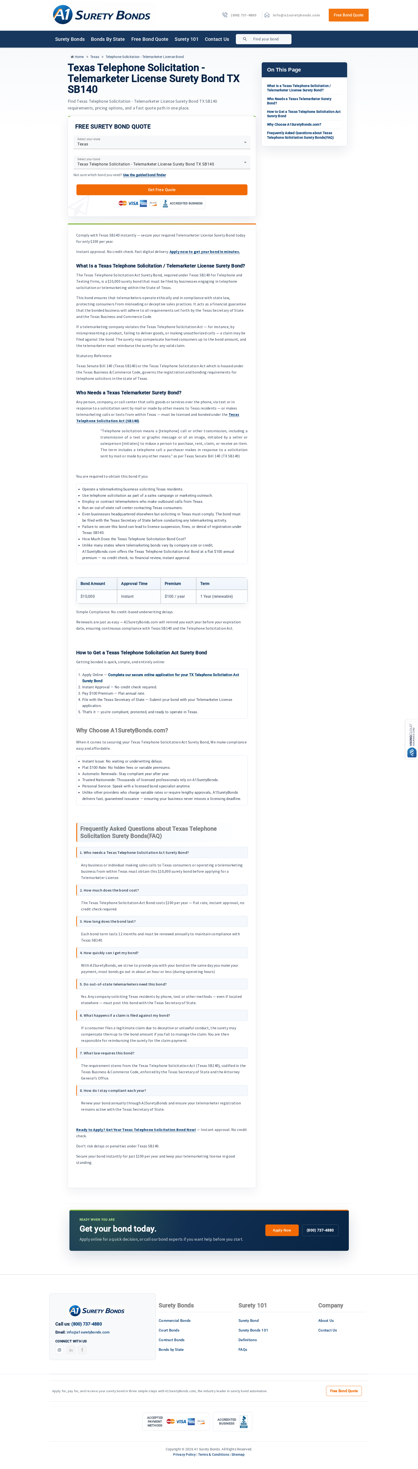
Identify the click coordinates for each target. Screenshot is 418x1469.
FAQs (243, 1349)
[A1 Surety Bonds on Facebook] (82, 1350)
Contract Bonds (172, 1340)
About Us (326, 1320)
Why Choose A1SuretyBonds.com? (294, 124)
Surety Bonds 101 (253, 1330)
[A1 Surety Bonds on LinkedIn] (71, 1350)
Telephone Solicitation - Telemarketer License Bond (144, 57)
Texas (94, 57)
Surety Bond (249, 1320)
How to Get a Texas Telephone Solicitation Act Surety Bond (304, 114)
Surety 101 (187, 39)
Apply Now (282, 1230)
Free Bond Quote (349, 15)
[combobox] (281, 39)
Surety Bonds (70, 39)
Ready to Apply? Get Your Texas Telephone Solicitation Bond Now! (136, 1129)
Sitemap (238, 1454)
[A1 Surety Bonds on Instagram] (59, 1350)
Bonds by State (108, 39)
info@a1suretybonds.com (88, 1332)
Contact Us (217, 39)
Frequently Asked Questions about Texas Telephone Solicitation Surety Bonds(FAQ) (300, 135)
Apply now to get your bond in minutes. (205, 251)
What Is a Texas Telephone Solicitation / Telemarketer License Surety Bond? (299, 88)
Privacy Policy (184, 1454)
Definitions (248, 1340)
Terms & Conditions (213, 1454)
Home (79, 57)
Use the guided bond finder (144, 175)
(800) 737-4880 (320, 1230)
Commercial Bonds (175, 1320)
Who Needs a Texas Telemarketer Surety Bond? (299, 101)
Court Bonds (169, 1330)
